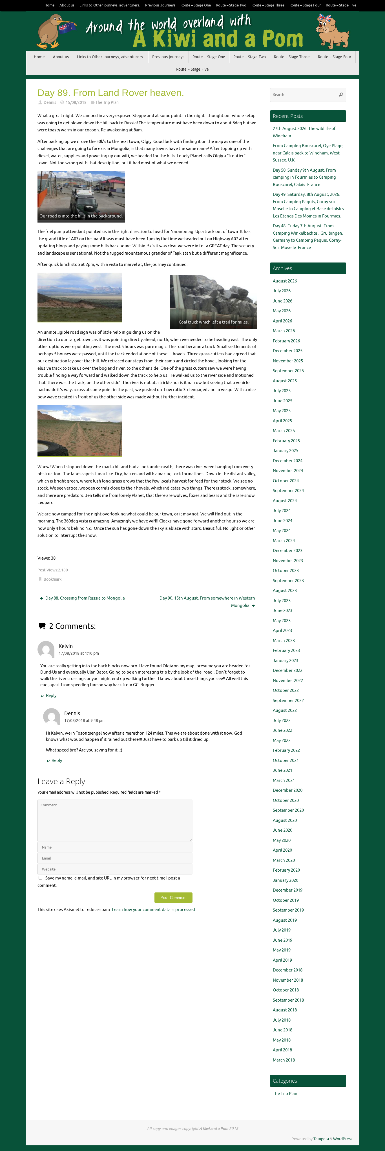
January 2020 (285, 880)
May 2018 (282, 1040)
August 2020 (285, 820)
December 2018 (287, 970)
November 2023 (288, 561)
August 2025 (285, 381)
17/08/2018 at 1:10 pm (79, 653)
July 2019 (282, 930)
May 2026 (282, 311)
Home (49, 5)
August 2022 (285, 710)
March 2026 (284, 331)
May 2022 (282, 740)
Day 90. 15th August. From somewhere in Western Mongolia (207, 602)
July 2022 (282, 720)
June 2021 (282, 770)
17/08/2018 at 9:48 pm (84, 720)
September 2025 (288, 371)
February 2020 (286, 870)
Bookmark (52, 579)
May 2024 (282, 530)
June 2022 (282, 730)
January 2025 (285, 451)
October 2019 (286, 900)
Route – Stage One (195, 5)
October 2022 (286, 690)
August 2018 (285, 1010)
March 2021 (284, 780)
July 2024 (282, 510)
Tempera (321, 1139)
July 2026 (282, 291)
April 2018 (282, 1050)
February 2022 (286, 750)
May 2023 (282, 620)
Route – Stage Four (305, 5)
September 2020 (288, 810)
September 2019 (288, 910)
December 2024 (287, 461)
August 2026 (285, 281)
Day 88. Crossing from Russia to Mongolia (85, 598)
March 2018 (284, 1060)
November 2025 (288, 361)
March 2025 (284, 431)
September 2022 (288, 700)
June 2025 (282, 401)
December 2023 (287, 550)
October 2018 (286, 990)
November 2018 (288, 980)
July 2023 (282, 600)
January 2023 (285, 660)
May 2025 (282, 411)
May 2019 (282, 950)
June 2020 (282, 830)
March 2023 (284, 640)
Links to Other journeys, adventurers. (109, 5)
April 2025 (282, 421)
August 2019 (285, 920)
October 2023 (286, 570)
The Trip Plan (107, 102)
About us (66, 5)
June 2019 (282, 940)
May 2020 (282, 840)
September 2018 (288, 1000)
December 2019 (287, 890)
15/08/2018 (76, 102)
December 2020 (287, 790)
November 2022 (288, 680)
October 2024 (286, 481)
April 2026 (282, 321)
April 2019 (282, 960)
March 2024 (284, 541)
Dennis (50, 102)
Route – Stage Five (341, 5)
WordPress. (343, 1139)
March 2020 (284, 860)
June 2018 (282, 1030)
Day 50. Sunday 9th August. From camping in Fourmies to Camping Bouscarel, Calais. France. (304, 177)
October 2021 (286, 760)
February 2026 (286, 341)
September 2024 (288, 490)
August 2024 (285, 501)
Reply (51, 695)
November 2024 (288, 471)
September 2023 (288, 581)
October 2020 (286, 800)
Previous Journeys (160, 5)
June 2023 (282, 610)
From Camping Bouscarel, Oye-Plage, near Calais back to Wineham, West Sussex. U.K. (308, 153)
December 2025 (287, 351)
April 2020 (282, 850)
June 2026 (282, 301)
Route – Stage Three (267, 5)
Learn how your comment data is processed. (154, 909)
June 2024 (282, 521)
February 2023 (286, 650)
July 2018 (282, 1020)
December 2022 (287, 670)
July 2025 (282, 391)
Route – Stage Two (231, 5)
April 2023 (282, 630)
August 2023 (285, 590)
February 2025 (286, 441)
